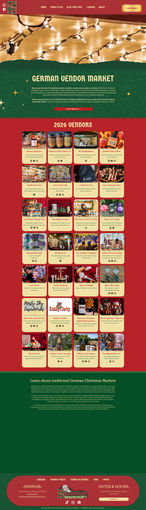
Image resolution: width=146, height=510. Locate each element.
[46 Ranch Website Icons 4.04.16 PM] (110, 228)
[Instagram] (4, 5)
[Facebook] (4, 9)
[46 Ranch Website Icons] (31, 161)
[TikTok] (67, 502)
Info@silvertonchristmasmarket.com (32, 497)
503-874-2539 (32, 494)
